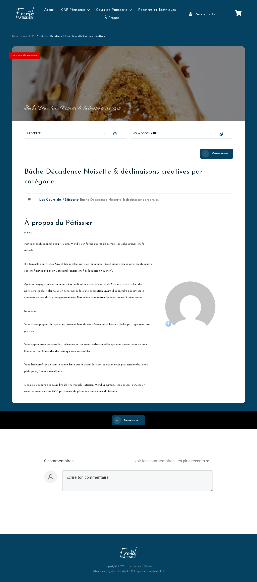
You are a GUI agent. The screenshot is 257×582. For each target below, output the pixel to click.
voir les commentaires (154, 460)
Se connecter (206, 14)
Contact (123, 571)
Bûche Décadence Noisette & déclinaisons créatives (119, 200)
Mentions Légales (104, 571)
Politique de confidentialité (147, 571)
